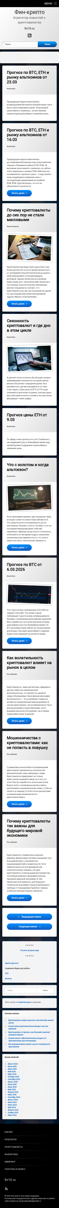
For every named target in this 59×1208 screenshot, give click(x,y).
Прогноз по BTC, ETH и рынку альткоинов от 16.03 (28, 135)
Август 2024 (13, 1100)
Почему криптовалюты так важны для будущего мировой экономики (28, 828)
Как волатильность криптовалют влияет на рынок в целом (29, 662)
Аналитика (11, 89)
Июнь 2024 (12, 1105)
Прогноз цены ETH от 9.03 (27, 417)
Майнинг (10, 1161)
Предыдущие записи (31, 917)
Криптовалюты (13, 226)
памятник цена (24, 1002)
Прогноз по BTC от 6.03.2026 (24, 567)
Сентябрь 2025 (14, 1079)
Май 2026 (12, 1072)
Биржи (8, 1132)
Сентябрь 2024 (14, 1097)
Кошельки (10, 1139)
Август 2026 (13, 1064)
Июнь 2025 (12, 1087)
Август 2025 (13, 1082)
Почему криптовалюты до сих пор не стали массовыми (28, 215)
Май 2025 (12, 1090)
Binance (8, 979)
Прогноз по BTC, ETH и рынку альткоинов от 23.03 (28, 77)
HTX (6, 973)
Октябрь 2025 (13, 1077)
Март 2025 (12, 1095)
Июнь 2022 (12, 1115)
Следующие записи (28, 926)
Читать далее (21, 193)
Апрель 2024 (13, 1110)
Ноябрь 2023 (13, 1113)
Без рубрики (12, 674)
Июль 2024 (12, 1102)
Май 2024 (12, 1107)
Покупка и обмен (15, 1169)
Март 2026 (12, 1074)
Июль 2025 (12, 1084)
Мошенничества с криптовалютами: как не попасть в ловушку (27, 743)
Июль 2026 (12, 1066)
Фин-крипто (15, 1196)
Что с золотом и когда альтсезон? (28, 467)
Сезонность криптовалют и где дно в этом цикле (29, 325)
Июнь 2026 (12, 1069)
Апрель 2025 (13, 1092)
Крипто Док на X (11, 963)
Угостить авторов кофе (29, 950)
